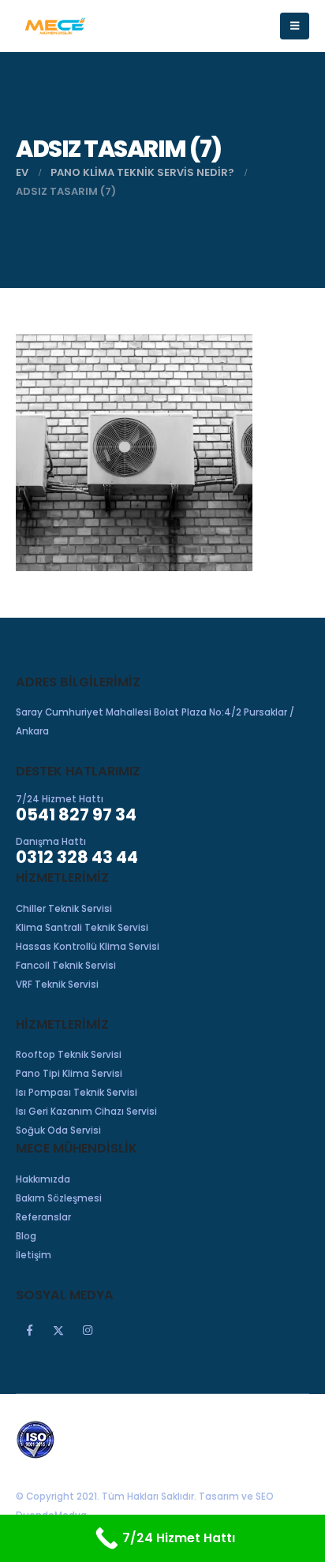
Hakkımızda (43, 1179)
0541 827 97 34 (76, 814)
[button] (294, 26)
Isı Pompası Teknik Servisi (76, 1092)
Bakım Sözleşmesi (59, 1198)
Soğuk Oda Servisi (58, 1130)
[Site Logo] (55, 26)
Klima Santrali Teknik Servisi (82, 927)
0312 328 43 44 (77, 857)
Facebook (29, 1330)
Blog (26, 1236)
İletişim (33, 1255)
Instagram (87, 1330)
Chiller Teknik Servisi (64, 908)
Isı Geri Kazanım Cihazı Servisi (86, 1111)
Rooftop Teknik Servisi (68, 1054)
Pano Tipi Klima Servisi (69, 1073)
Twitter (58, 1330)
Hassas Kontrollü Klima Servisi (87, 946)
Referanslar (43, 1217)
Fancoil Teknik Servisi (66, 965)
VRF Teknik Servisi (57, 984)
